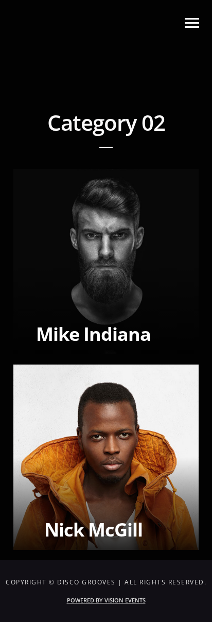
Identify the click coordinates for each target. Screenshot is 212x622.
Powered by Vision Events (106, 600)
